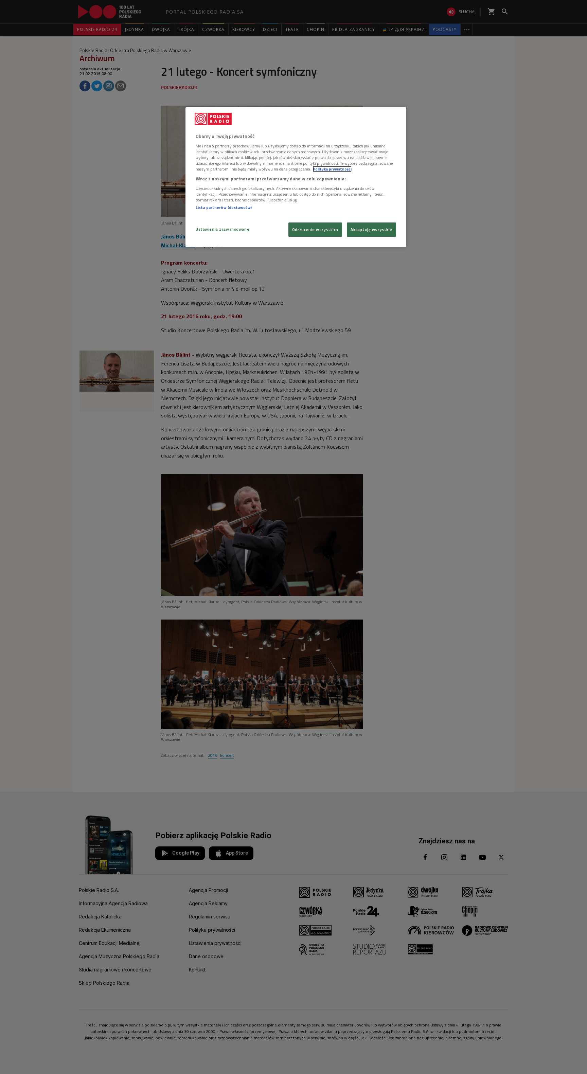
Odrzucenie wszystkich (315, 229)
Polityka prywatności (332, 169)
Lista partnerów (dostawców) (224, 207)
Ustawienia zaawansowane (222, 229)
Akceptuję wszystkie (371, 229)
